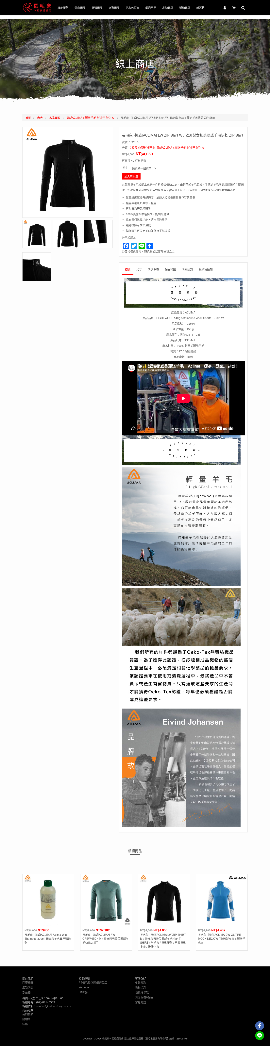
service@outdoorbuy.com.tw (54, 1006)
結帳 (25, 1024)
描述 (127, 269)
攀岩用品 (150, 8)
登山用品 (80, 8)
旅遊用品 (114, 8)
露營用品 (97, 8)
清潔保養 (153, 269)
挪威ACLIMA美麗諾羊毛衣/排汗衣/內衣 (90, 118)
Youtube (84, 987)
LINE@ (83, 992)
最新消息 (27, 987)
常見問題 (140, 1002)
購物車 (26, 1019)
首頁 (28, 118)
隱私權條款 (142, 992)
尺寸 (125, 167)
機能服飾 (63, 8)
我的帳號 (27, 1014)
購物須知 (187, 269)
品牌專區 (167, 8)
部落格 (200, 8)
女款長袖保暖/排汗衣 (142, 147)
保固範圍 (170, 269)
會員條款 (140, 982)
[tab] (127, 270)
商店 (40, 118)
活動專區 (184, 8)
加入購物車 (131, 176)
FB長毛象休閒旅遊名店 (93, 982)
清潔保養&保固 (144, 997)
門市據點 (27, 982)
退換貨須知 (206, 269)
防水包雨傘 (132, 8)
